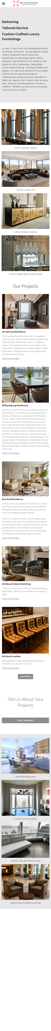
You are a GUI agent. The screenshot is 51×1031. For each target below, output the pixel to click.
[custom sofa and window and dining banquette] (25, 840)
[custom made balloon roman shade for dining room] (25, 253)
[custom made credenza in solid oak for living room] (25, 211)
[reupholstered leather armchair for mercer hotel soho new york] (25, 882)
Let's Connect (25, 720)
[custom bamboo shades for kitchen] (25, 798)
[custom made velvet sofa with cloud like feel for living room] (25, 169)
